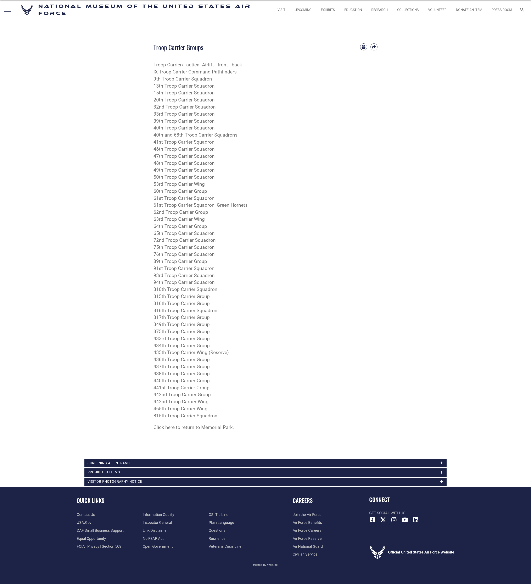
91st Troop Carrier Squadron (183, 268)
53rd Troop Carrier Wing (179, 184)
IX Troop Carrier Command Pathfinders (195, 72)
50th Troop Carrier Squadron (184, 177)
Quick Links (90, 500)
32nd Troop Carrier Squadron (184, 107)
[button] (6, 10)
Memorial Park (217, 427)
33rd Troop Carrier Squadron (184, 114)
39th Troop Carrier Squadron (184, 121)
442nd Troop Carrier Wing (180, 401)
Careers (303, 500)
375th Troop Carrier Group (181, 331)
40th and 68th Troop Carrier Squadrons (195, 135)
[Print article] (363, 46)
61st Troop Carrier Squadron (183, 198)
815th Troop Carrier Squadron (185, 416)
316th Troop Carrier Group (181, 303)
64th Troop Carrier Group (180, 226)
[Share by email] (374, 46)
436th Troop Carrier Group (181, 359)
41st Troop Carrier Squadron (183, 142)
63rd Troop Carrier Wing (179, 219)
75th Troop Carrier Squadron (184, 247)
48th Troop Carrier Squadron (184, 163)
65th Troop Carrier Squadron (184, 233)
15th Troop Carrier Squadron (184, 93)
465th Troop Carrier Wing (180, 409)
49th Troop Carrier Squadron (184, 170)
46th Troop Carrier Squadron (184, 149)
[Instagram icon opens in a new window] (394, 520)
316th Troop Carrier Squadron (185, 310)
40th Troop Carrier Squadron (184, 128)
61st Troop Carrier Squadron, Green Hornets (200, 205)
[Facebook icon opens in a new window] (372, 520)
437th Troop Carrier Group (181, 366)
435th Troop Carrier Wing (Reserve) (191, 352)
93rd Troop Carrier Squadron (184, 275)
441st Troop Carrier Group (181, 388)
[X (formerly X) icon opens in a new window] (383, 520)
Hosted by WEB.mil (265, 564)
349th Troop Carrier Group (181, 324)
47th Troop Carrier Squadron (184, 156)
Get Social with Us (387, 513)
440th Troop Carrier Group (181, 381)
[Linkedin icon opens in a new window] (416, 520)
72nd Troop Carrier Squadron (184, 240)
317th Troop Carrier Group (181, 317)
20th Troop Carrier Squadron (184, 100)
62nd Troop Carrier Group (180, 212)
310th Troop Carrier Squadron (185, 289)
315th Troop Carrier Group (181, 296)
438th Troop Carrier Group (181, 373)
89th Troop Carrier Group (180, 261)
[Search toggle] (522, 10)
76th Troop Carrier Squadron (184, 254)
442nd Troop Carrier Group (182, 394)
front (223, 65)
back (237, 65)
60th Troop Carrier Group (180, 191)
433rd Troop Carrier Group (181, 338)
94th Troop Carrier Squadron (184, 282)
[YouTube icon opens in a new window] (405, 520)
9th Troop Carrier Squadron (182, 79)
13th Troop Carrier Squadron (184, 86)
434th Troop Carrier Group (181, 345)
